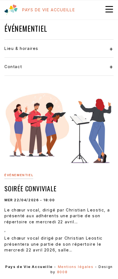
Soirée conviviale (30, 188)
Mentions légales (76, 267)
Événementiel (18, 175)
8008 (62, 272)
